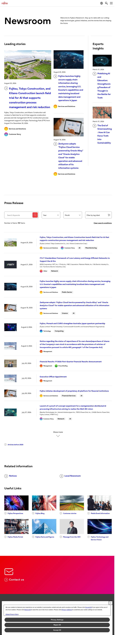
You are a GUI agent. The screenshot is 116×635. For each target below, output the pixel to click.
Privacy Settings (57, 620)
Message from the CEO (72, 537)
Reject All (57, 625)
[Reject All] (27, 610)
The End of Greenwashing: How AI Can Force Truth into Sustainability (104, 134)
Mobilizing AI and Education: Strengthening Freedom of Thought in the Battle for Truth (104, 85)
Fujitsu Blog (39, 513)
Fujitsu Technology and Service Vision (99, 538)
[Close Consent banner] (110, 603)
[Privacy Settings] (67, 610)
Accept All (57, 630)
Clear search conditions (103, 223)
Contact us (16, 579)
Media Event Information (100, 513)
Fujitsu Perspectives (15, 513)
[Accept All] (88, 607)
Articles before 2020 (15, 445)
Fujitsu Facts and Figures (44, 537)
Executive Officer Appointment (53, 377)
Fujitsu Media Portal (15, 537)
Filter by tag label (93, 215)
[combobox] (51, 215)
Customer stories (69, 513)
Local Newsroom (72, 476)
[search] (106, 3)
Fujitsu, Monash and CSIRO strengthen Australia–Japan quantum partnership (72, 323)
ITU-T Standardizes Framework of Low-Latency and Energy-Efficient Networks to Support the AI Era (75, 259)
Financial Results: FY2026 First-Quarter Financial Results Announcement (71, 362)
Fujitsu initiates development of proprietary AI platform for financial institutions (74, 391)
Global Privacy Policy (12, 614)
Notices (13, 476)
